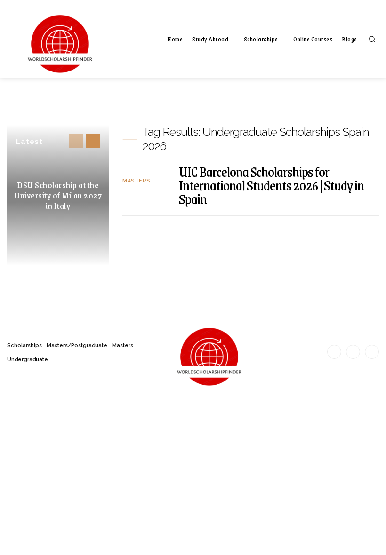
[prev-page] (76, 141)
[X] (372, 352)
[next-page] (93, 141)
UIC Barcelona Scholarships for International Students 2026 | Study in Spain (271, 185)
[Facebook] (334, 352)
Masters (136, 181)
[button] (371, 39)
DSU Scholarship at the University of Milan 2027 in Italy (58, 195)
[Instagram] (353, 352)
